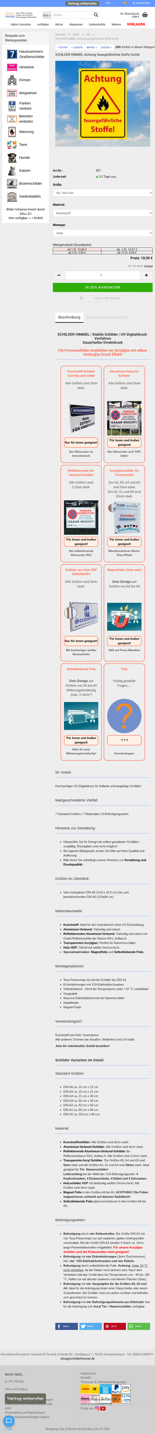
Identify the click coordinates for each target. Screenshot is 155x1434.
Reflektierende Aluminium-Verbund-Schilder (94, 1151)
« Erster (62, 47)
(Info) (113, 177)
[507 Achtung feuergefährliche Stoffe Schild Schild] (103, 103)
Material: (59, 205)
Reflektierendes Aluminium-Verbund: (89, 933)
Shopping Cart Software (61, 1429)
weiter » (91, 47)
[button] (66, 1326)
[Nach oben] (144, 1428)
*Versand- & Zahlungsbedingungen (103, 1382)
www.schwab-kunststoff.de (99, 1399)
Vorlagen (136, 24)
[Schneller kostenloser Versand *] (116, 3)
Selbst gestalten (21, 24)
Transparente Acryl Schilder (83, 1160)
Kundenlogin (142, 3)
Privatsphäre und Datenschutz (25, 1412)
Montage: (59, 225)
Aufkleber (43, 24)
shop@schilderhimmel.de (78, 1358)
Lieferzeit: (60, 176)
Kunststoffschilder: (77, 1142)
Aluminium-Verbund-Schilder (83, 1146)
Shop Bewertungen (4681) (107, 317)
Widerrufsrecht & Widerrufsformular (28, 1404)
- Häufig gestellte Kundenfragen (29, 1399)
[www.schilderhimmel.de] (21, 15)
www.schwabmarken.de (96, 1404)
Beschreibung (69, 317)
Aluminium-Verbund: (78, 929)
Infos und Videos (16, 1389)
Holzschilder (72, 1183)
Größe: (57, 185)
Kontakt (86, 1377)
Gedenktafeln (97, 24)
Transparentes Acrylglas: (80, 943)
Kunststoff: (71, 924)
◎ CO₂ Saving (14, 1381)
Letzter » (106, 47)
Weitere (116, 24)
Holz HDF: (70, 947)
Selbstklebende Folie (78, 1201)
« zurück (77, 47)
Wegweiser (76, 24)
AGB (8, 1408)
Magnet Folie (72, 1192)
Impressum (88, 1373)
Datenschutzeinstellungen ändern (27, 1417)
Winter (59, 24)
